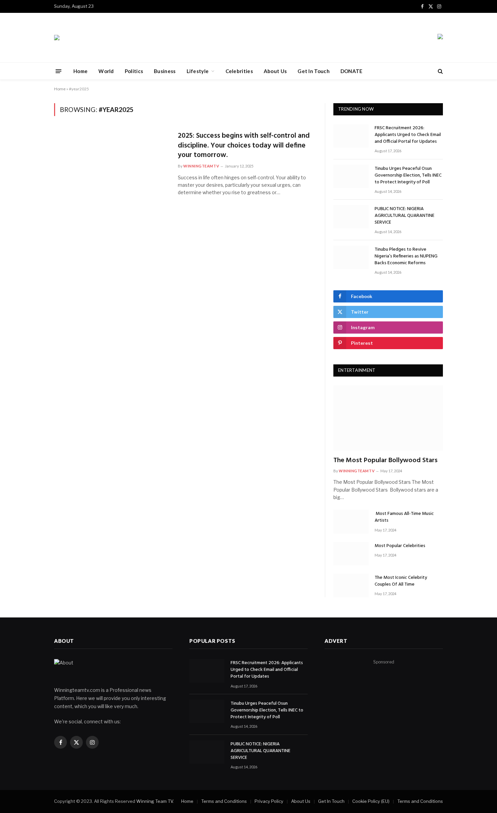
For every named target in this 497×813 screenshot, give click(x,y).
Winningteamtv (201, 166)
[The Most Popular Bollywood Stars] (388, 418)
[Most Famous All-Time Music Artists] (351, 521)
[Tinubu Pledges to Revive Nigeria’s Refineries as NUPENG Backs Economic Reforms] (351, 257)
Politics (134, 71)
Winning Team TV (154, 801)
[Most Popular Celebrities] (351, 553)
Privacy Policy (269, 801)
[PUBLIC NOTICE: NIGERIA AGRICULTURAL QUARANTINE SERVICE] (351, 216)
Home (80, 71)
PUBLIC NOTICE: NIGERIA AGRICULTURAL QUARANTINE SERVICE (404, 216)
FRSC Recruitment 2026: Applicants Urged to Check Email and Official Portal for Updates (408, 135)
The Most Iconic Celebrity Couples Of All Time (401, 581)
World (106, 71)
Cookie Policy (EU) (370, 801)
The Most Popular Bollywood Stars (385, 460)
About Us (275, 71)
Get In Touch (314, 71)
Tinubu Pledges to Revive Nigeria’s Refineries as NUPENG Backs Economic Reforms (406, 256)
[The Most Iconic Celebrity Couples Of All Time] (351, 585)
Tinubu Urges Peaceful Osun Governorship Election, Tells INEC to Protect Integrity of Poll (408, 175)
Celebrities (239, 71)
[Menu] (59, 71)
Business (164, 71)
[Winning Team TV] (57, 37)
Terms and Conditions (224, 801)
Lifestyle (198, 71)
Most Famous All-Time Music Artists (404, 517)
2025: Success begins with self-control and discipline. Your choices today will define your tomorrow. (244, 145)
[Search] (439, 71)
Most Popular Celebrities (400, 546)
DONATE (351, 71)
